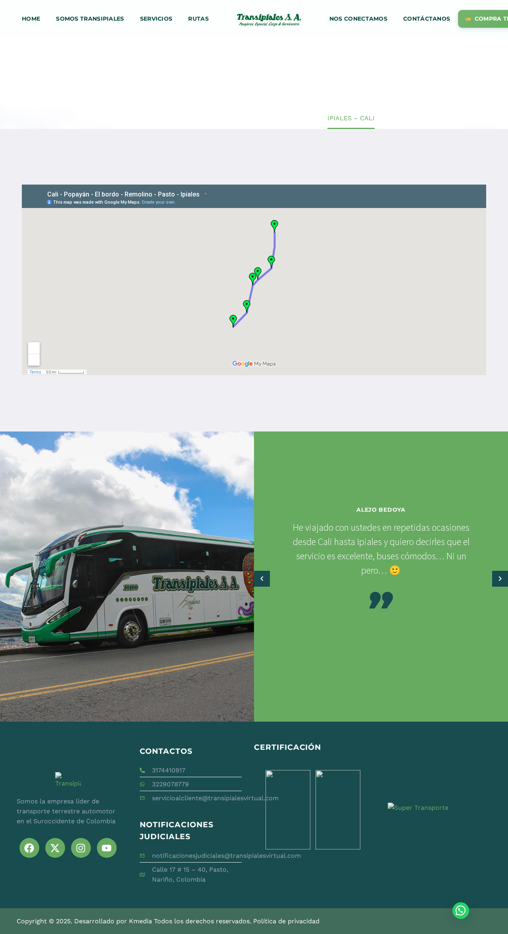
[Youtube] (107, 848)
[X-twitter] (55, 848)
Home (31, 18)
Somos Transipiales (90, 18)
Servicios (156, 18)
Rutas (198, 18)
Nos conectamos (358, 18)
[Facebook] (29, 848)
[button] (262, 578)
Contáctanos (426, 18)
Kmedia (140, 921)
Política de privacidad (286, 921)
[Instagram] (81, 848)
